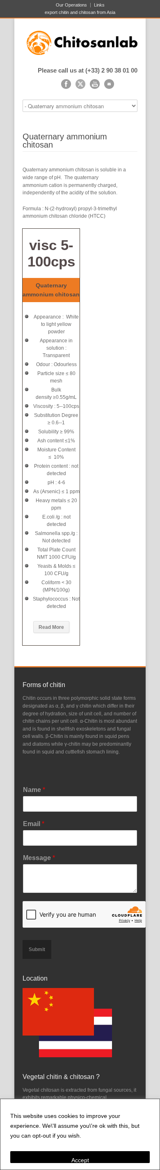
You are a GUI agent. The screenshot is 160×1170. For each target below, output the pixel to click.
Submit (37, 949)
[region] (80, 1134)
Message (39, 857)
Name (34, 789)
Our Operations (71, 5)
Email (33, 823)
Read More (51, 627)
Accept (80, 1160)
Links (99, 5)
